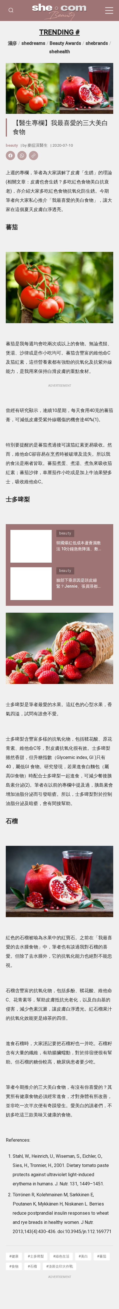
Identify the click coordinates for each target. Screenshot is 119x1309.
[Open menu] (109, 10)
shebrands (96, 43)
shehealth (59, 51)
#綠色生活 (61, 1256)
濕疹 (12, 43)
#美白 (83, 1256)
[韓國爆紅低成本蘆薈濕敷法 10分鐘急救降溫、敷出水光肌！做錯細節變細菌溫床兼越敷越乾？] (31, 546)
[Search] (11, 10)
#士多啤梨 (36, 1256)
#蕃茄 (101, 1256)
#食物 (13, 1266)
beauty (12, 145)
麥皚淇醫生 (37, 145)
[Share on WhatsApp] (22, 155)
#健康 (13, 1256)
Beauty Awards (65, 43)
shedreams (33, 43)
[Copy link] (33, 155)
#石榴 (32, 1266)
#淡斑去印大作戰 (59, 1266)
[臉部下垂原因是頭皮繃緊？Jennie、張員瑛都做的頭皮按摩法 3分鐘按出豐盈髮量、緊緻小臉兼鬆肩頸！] (31, 583)
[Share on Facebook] (10, 155)
